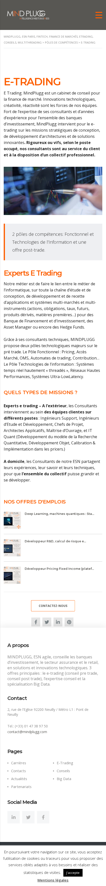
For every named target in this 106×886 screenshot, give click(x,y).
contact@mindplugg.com (27, 731)
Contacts (18, 770)
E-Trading (65, 763)
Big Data (64, 778)
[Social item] (13, 817)
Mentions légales (53, 880)
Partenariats (21, 786)
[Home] (28, 14)
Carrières (18, 763)
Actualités (19, 778)
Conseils (63, 770)
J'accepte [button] (73, 872)
